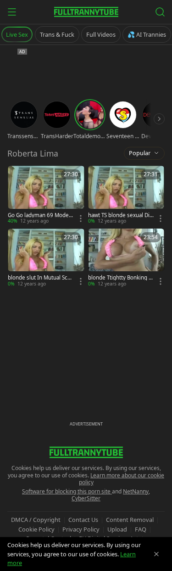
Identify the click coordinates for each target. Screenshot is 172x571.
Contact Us (83, 519)
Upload (117, 529)
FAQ (140, 529)
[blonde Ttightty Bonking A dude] (126, 258)
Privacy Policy (81, 529)
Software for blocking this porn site (67, 491)
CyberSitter (86, 498)
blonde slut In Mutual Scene (41, 277)
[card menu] (80, 218)
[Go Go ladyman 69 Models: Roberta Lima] (46, 195)
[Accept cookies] (156, 554)
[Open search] (160, 12)
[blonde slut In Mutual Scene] (46, 258)
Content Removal (130, 519)
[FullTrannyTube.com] (86, 12)
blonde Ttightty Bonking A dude (120, 277)
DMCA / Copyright (36, 519)
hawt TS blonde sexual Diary (120, 215)
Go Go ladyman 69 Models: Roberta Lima (39, 215)
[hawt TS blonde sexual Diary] (126, 195)
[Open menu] (12, 12)
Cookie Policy (36, 529)
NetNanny (136, 491)
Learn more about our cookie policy (122, 479)
